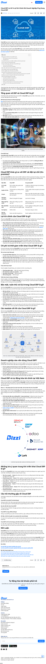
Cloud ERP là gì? (6, 59)
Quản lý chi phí (4, 624)
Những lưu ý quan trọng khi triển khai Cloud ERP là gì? (13, 75)
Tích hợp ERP (4, 632)
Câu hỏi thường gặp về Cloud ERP (8, 76)
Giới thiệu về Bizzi (5, 603)
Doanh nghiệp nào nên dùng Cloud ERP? (10, 70)
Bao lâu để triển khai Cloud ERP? (8, 79)
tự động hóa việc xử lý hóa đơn (17, 317)
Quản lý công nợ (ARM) (8, 407)
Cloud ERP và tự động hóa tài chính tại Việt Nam (11, 72)
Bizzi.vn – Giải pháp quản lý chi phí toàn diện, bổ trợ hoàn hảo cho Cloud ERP (16, 73)
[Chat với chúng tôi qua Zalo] (43, 656)
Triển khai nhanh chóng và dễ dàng (9, 66)
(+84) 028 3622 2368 (5, 614)
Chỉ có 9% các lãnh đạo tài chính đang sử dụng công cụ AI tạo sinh (16, 551)
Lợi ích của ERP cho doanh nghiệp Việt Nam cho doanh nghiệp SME (17, 548)
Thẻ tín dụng (4, 628)
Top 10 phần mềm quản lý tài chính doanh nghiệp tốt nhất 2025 (15, 553)
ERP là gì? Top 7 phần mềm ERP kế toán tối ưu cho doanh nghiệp (15, 556)
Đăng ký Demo (23, 588)
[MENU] (44, 2)
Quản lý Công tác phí (5, 625)
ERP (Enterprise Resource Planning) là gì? (10, 58)
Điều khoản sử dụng (5, 609)
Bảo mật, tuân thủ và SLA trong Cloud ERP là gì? (11, 67)
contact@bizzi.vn (5, 615)
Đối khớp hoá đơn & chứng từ (7, 622)
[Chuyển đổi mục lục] (28, 55)
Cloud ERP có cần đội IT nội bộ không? (10, 77)
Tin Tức (2, 604)
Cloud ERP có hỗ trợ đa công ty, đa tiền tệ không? (11, 83)
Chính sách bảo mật (5, 607)
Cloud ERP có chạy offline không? (9, 80)
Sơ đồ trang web (4, 610)
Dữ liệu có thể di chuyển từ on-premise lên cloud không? (13, 81)
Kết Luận (3, 84)
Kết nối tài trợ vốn (5, 631)
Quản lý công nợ (4, 626)
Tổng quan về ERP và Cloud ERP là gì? (9, 56)
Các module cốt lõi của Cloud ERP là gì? (10, 69)
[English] (32, 2)
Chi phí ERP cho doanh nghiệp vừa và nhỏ (11, 546)
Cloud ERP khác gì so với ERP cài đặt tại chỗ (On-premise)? (13, 60)
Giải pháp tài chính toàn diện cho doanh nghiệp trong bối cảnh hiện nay (17, 554)
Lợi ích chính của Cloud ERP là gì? (8, 62)
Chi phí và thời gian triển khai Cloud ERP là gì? (11, 63)
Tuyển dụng (3, 606)
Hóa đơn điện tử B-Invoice (7, 629)
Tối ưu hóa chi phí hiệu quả (8, 65)
